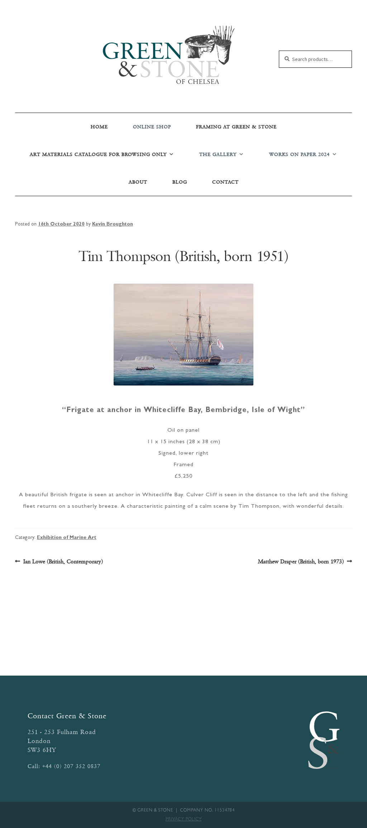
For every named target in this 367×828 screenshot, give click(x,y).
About (138, 182)
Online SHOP (152, 127)
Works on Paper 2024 (299, 154)
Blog (179, 182)
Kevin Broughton (112, 224)
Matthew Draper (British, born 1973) (301, 562)
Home (99, 127)
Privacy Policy (184, 820)
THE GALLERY (218, 154)
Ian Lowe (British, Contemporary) (63, 562)
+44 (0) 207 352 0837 (71, 766)
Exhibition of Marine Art (66, 537)
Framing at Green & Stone (236, 127)
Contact (225, 182)
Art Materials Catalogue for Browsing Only (98, 154)
